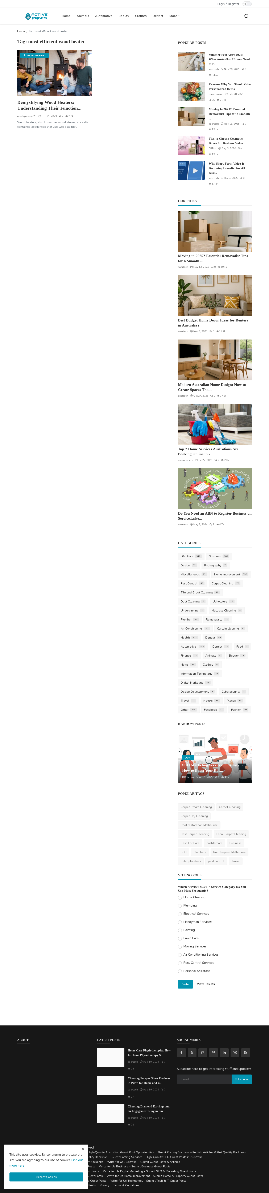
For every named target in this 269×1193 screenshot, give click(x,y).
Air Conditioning (194, 629)
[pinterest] (213, 1052)
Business (218, 556)
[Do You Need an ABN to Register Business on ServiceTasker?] (215, 488)
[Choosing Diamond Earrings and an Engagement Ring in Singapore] (110, 1113)
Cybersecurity (233, 692)
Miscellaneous (193, 574)
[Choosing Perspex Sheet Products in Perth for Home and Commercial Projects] (110, 1085)
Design (188, 565)
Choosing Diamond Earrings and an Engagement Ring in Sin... (149, 1109)
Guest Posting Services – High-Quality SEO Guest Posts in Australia (157, 1157)
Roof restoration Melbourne (199, 825)
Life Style (190, 556)
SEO (184, 852)
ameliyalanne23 (26, 116)
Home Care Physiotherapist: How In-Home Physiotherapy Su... (149, 1053)
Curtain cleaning (230, 629)
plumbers (200, 852)
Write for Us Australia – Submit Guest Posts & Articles (143, 1162)
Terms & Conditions (126, 1185)
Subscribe (242, 1079)
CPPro (212, 148)
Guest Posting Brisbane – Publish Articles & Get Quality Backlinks (202, 1152)
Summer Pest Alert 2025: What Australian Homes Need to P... (229, 59)
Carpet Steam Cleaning (196, 807)
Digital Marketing (195, 683)
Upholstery (223, 602)
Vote (185, 984)
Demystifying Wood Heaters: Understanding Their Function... (49, 105)
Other (188, 710)
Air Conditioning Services (201, 954)
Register (233, 4)
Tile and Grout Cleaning (199, 593)
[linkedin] (224, 1052)
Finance (189, 656)
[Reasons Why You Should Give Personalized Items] (191, 91)
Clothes (141, 16)
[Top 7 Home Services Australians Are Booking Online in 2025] (215, 424)
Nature (210, 701)
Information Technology (199, 674)
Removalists (217, 620)
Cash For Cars (190, 843)
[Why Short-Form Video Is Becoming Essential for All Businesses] (191, 170)
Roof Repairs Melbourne (229, 852)
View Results (206, 984)
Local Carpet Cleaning (231, 834)
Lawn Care (191, 938)
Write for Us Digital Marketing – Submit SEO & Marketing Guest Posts (149, 1171)
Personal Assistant (196, 971)
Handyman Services (197, 922)
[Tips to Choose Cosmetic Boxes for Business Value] (191, 145)
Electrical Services (196, 914)
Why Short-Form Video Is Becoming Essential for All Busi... (227, 168)
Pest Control (192, 583)
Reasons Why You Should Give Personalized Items (230, 87)
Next (244, 758)
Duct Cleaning (192, 602)
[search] (246, 16)
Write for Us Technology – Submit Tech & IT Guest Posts (148, 1181)
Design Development (197, 692)
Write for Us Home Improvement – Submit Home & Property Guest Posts (155, 1176)
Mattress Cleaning (226, 611)
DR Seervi (188, 777)
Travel (188, 701)
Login (221, 4)
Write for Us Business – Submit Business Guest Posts (134, 1166)
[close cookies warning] (82, 1149)
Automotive (103, 16)
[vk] (235, 1052)
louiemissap (216, 94)
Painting (189, 930)
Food (241, 647)
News (187, 665)
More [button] (173, 16)
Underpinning (192, 611)
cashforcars (214, 843)
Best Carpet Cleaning (195, 834)
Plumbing (190, 905)
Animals (83, 16)
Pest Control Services (198, 963)
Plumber (189, 620)
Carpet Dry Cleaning (194, 816)
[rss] (245, 1052)
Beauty (124, 16)
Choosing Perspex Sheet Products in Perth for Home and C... (149, 1081)
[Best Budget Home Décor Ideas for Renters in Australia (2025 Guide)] (215, 295)
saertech (214, 69)
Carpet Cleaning (225, 583)
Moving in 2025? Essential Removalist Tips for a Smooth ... (229, 114)
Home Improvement (230, 574)
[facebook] (181, 1052)
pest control (216, 861)
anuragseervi (185, 460)
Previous (185, 758)
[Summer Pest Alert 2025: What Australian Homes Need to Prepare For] (191, 61)
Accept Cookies (46, 1177)
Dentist (158, 16)
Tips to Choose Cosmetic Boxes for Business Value (226, 141)
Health (189, 638)
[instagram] (202, 1052)
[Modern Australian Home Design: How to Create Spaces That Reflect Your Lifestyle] (215, 360)
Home (66, 16)
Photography (215, 565)
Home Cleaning (194, 897)
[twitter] (192, 1052)
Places (234, 701)
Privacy (104, 1185)
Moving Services (195, 946)
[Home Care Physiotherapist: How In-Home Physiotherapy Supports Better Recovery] (110, 1057)
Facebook (213, 710)
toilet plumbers (191, 861)
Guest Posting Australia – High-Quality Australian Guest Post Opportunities (103, 1152)
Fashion (239, 710)
